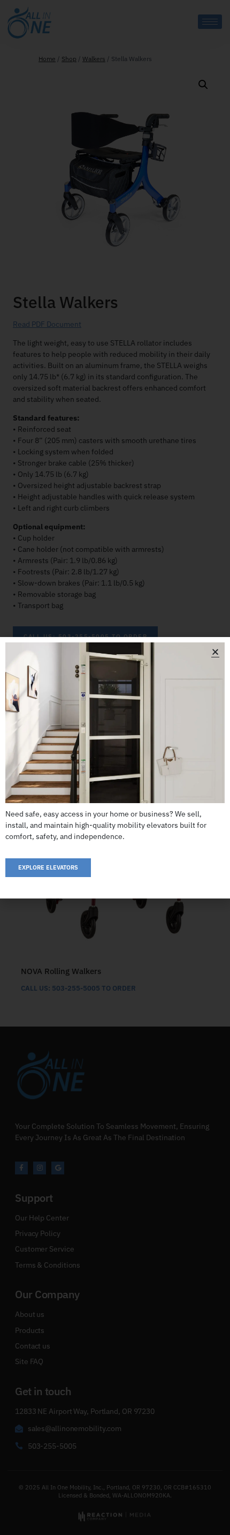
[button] (215, 652)
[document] (115, 767)
